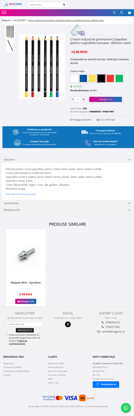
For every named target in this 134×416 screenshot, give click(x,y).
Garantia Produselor (57, 371)
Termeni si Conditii (12, 367)
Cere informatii (107, 119)
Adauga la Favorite (82, 119)
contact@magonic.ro (113, 331)
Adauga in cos (105, 99)
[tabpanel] (42, 66)
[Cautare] (64, 4)
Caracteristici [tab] (11, 203)
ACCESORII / (20, 20)
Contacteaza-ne (108, 384)
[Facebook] (68, 324)
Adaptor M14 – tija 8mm (26, 282)
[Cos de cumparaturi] (129, 12)
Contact (7, 374)
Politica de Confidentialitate (18, 342)
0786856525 (112, 322)
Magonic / (7, 20)
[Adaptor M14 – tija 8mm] (26, 254)
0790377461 (112, 327)
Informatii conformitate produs (21, 194)
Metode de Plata (56, 363)
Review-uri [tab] (11, 209)
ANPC (50, 378)
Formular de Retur (57, 374)
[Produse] (4, 13)
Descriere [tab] (9, 159)
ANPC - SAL (53, 382)
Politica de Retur (56, 367)
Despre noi (8, 363)
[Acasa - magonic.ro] (13, 5)
